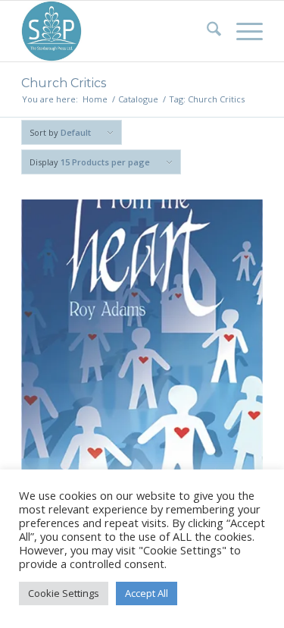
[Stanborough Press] (117, 31)
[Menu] (242, 31)
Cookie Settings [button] (63, 593)
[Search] (206, 31)
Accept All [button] (146, 593)
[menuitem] (206, 31)
